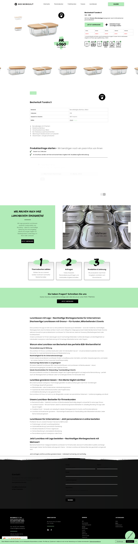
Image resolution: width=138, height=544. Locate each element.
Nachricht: (69, 487)
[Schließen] (136, 541)
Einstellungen (120, 541)
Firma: (68, 465)
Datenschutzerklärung (95, 541)
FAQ (116, 521)
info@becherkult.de (19, 487)
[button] (97, 227)
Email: (67, 472)
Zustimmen (130, 541)
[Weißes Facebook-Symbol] (51, 530)
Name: (99, 465)
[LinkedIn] (48, 530)
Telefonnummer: (71, 480)
